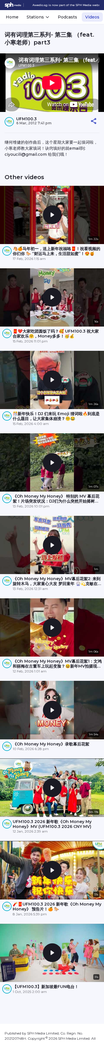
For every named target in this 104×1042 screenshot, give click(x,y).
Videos (92, 17)
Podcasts (67, 17)
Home (12, 17)
